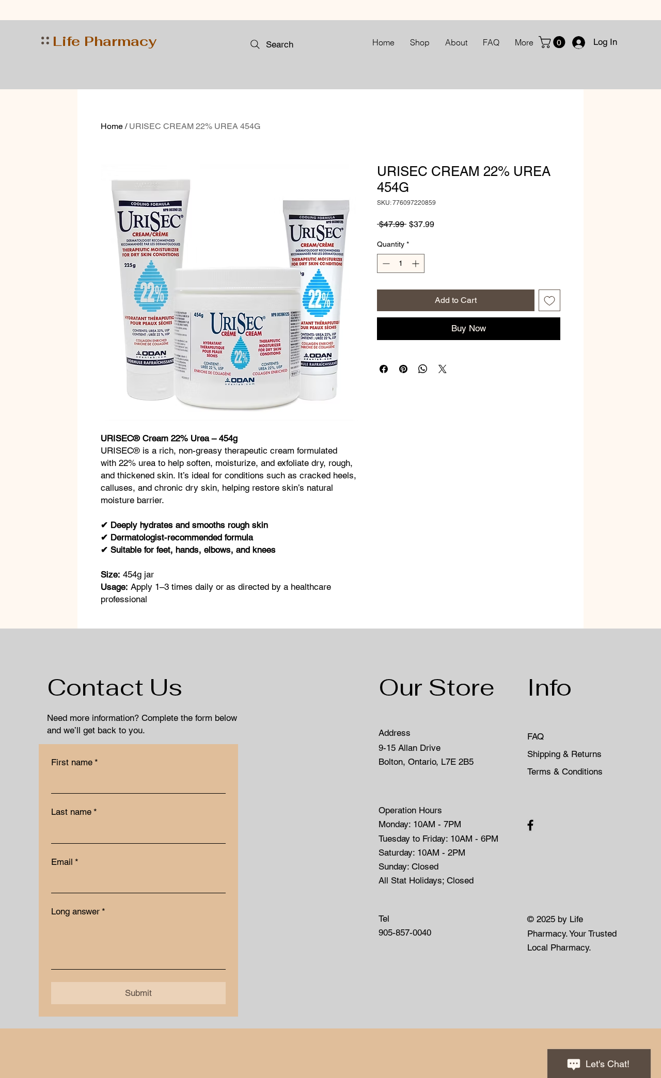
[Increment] (416, 263)
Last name (74, 812)
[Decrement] (385, 263)
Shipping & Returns (565, 754)
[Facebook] (530, 825)
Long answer (78, 911)
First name (74, 762)
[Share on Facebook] (383, 369)
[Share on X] (442, 369)
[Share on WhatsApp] (423, 369)
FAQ (535, 736)
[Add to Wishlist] (549, 300)
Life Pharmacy (104, 41)
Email (64, 862)
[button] (553, 42)
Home (112, 126)
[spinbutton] (400, 263)
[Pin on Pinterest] (403, 369)
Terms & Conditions (565, 771)
